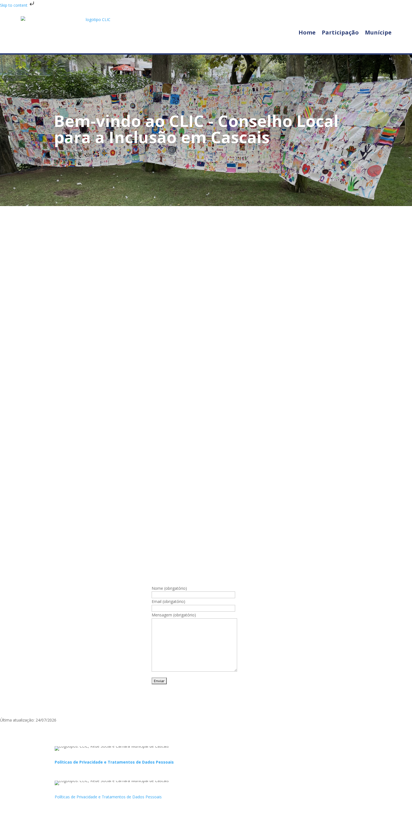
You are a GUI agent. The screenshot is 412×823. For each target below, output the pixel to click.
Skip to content (14, 5)
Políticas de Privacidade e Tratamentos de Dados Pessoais (114, 762)
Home (307, 32)
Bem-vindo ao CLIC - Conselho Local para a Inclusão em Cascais (196, 129)
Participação (340, 32)
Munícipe (378, 32)
